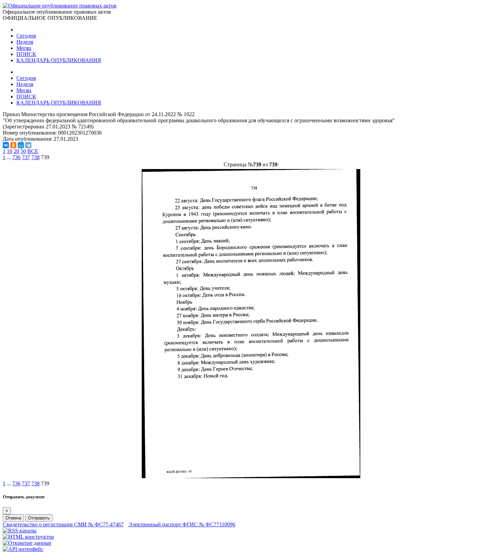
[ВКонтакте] (6, 145)
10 (9, 151)
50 (23, 151)
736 (16, 157)
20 (16, 151)
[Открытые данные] (27, 543)
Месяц (23, 48)
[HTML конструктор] (28, 537)
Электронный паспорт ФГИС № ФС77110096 (181, 524)
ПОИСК (26, 54)
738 (35, 157)
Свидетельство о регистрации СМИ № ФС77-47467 (63, 524)
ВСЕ (32, 151)
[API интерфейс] (23, 549)
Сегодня (26, 36)
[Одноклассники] (13, 145)
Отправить (39, 518)
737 (26, 157)
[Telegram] (28, 145)
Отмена (13, 518)
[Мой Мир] (21, 145)
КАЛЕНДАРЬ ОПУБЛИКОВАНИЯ (58, 60)
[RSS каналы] (20, 530)
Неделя (24, 42)
